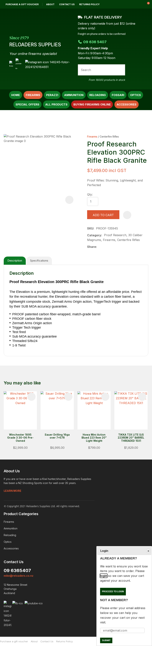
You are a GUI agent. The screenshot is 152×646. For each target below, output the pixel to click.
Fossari (118, 95)
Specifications (39, 260)
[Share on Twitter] (104, 247)
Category (94, 235)
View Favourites (137, 4)
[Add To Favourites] (127, 215)
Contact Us (67, 4)
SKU (90, 228)
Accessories (126, 104)
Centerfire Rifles (109, 136)
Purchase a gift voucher (22, 4)
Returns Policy (89, 4)
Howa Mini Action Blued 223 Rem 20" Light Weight (94, 437)
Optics (135, 95)
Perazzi (52, 95)
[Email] (110, 247)
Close (148, 551)
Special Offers (27, 104)
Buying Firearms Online (92, 104)
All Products (56, 104)
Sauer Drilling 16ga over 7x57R (57, 436)
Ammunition (73, 95)
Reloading (97, 95)
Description (14, 260)
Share (91, 247)
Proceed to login (113, 591)
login (103, 576)
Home (15, 95)
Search (120, 69)
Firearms (33, 95)
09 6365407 (17, 570)
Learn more (12, 490)
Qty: (90, 194)
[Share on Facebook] (99, 247)
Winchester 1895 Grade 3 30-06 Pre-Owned (20, 437)
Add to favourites (31, 397)
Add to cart (103, 215)
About (50, 4)
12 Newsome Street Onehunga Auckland (15, 589)
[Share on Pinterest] (116, 247)
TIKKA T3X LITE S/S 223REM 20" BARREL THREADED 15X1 (131, 437)
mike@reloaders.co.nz (18, 575)
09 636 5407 (95, 42)
